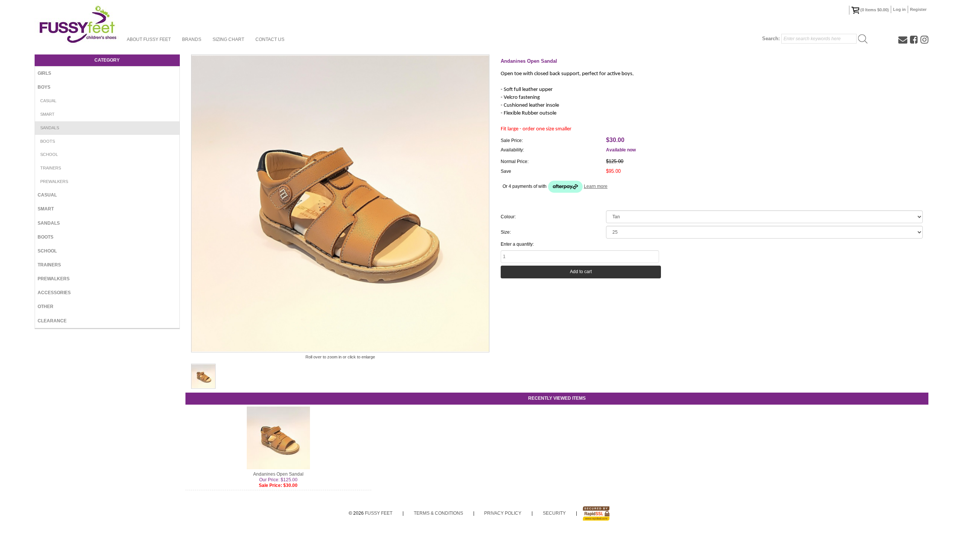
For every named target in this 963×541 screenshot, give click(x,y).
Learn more (596, 186)
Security (554, 513)
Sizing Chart (228, 39)
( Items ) (874, 10)
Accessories (54, 292)
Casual (48, 100)
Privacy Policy (502, 513)
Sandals (49, 127)
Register (918, 9)
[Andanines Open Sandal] (203, 376)
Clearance (52, 320)
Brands (191, 39)
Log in (899, 9)
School (49, 154)
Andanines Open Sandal (278, 474)
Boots (47, 141)
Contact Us (269, 39)
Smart (47, 114)
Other (45, 306)
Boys (44, 87)
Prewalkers (54, 181)
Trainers (50, 168)
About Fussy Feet (149, 39)
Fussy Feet (378, 513)
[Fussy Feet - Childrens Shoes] (78, 24)
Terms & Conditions (438, 513)
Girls (44, 73)
